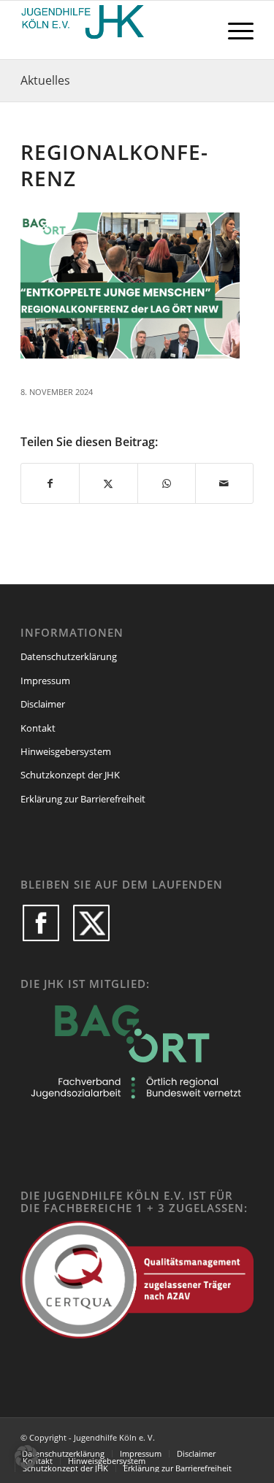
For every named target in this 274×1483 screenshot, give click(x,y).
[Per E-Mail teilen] (224, 483)
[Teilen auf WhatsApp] (166, 483)
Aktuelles (45, 80)
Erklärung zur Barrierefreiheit (82, 798)
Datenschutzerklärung (68, 656)
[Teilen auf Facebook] (50, 483)
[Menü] (233, 30)
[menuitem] (233, 30)
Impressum (45, 680)
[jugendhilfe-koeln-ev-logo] (113, 30)
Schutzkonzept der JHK (70, 774)
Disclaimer (42, 703)
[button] (26, 1456)
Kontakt (38, 728)
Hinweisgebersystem (65, 751)
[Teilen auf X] (108, 483)
